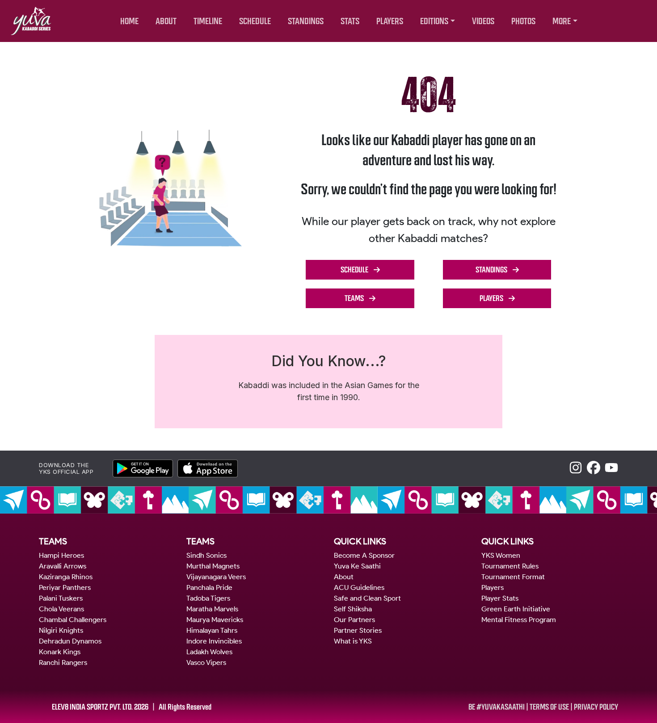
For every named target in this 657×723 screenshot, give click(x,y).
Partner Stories (358, 630)
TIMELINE (208, 21)
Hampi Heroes (61, 555)
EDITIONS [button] (434, 21)
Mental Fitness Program (518, 619)
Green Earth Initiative (515, 609)
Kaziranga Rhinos (66, 577)
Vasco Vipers (206, 662)
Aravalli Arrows (62, 566)
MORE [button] (561, 21)
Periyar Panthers (65, 587)
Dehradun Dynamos (70, 641)
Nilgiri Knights (61, 630)
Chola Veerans (61, 609)
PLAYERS (389, 21)
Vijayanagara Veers (216, 577)
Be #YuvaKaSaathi (496, 706)
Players (492, 587)
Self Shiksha (353, 609)
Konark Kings (59, 652)
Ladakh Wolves (209, 652)
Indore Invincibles (214, 641)
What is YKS (353, 641)
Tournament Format (513, 577)
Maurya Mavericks (214, 619)
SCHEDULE (255, 21)
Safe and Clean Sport (367, 598)
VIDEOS (483, 21)
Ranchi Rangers (63, 662)
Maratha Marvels (212, 609)
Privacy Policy (596, 706)
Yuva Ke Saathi (357, 566)
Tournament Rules (510, 566)
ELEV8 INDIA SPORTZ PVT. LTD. (92, 706)
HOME (129, 21)
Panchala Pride (209, 587)
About (344, 577)
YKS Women (500, 555)
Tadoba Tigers (208, 598)
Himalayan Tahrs (211, 630)
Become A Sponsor (364, 555)
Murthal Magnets (213, 566)
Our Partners (354, 619)
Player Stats (499, 598)
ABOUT (166, 21)
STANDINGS (306, 21)
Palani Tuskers (61, 598)
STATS (350, 21)
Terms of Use (549, 706)
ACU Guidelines (359, 587)
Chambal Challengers (72, 619)
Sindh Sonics (206, 555)
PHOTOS (523, 21)
